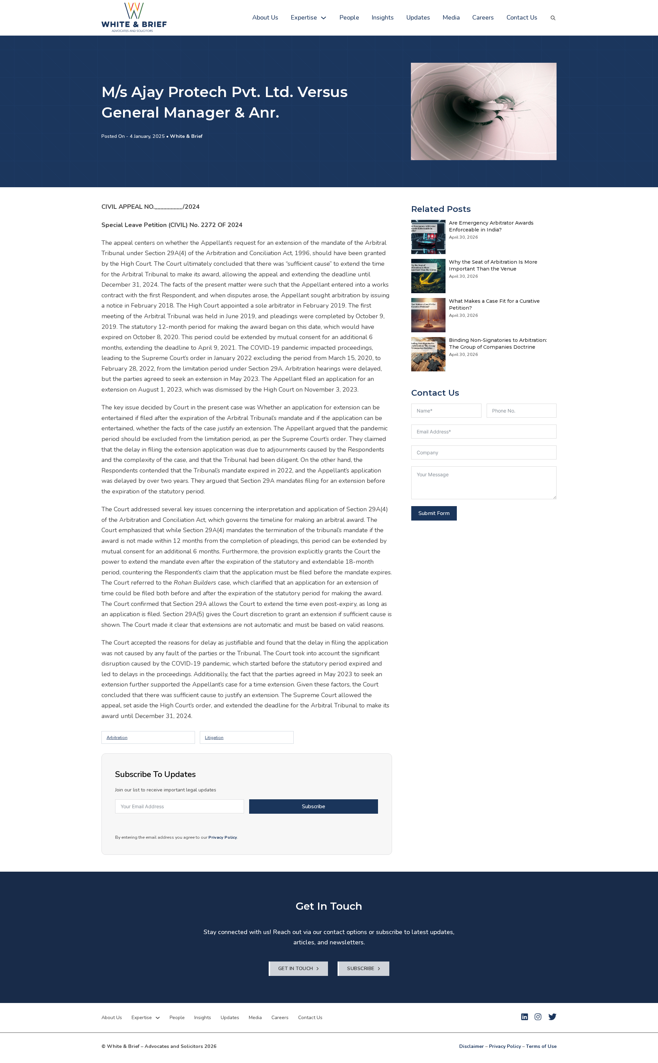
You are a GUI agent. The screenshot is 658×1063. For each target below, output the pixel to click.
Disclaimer (471, 1046)
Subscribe (313, 806)
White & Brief (186, 136)
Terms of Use (541, 1046)
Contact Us (522, 17)
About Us (265, 17)
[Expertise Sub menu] (323, 18)
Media (451, 17)
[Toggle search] (553, 18)
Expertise (304, 17)
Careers (483, 17)
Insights (382, 17)
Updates (418, 17)
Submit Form (434, 513)
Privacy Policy (222, 837)
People (349, 17)
